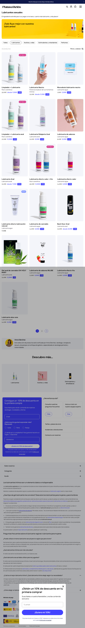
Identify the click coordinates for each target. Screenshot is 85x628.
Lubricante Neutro (36, 87)
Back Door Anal (63, 224)
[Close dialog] (63, 586)
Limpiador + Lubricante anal (13, 134)
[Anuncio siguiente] (84, 2)
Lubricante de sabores (66, 134)
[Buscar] (67, 7)
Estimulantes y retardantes (47, 43)
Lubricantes (16, 43)
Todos (5, 43)
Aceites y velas (29, 43)
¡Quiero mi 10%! (42, 612)
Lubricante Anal (8, 179)
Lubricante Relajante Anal (39, 134)
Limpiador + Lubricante (11, 87)
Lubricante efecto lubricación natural (14, 225)
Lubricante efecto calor (66, 179)
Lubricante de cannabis (38, 224)
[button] (80, 7)
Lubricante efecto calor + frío (41, 179)
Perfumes (64, 43)
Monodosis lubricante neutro (68, 87)
